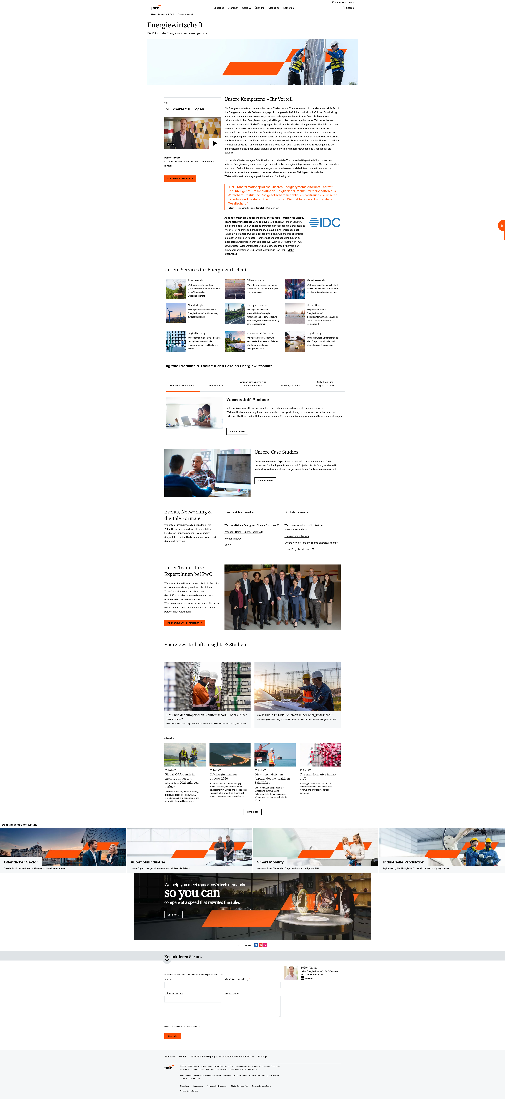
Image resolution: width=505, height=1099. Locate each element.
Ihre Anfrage (231, 993)
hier (201, 1026)
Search (350, 7)
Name (167, 979)
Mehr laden (252, 811)
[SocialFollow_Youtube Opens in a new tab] (260, 945)
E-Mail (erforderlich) (237, 979)
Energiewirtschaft (185, 14)
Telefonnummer (173, 993)
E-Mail (168, 165)
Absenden (173, 1036)
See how (172, 914)
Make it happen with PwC (162, 14)
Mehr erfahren (237, 431)
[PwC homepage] (156, 6)
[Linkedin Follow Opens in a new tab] (256, 945)
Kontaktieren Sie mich (179, 178)
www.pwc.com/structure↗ (231, 1069)
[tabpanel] (254, 415)
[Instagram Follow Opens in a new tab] (265, 945)
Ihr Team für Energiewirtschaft (183, 622)
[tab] (183, 385)
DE (350, 2)
